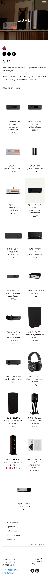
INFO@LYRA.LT (8, 573)
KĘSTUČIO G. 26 (8, 562)
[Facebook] (9, 54)
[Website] (4, 54)
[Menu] (44, 2)
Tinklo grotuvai (12, 531)
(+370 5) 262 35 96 (10, 570)
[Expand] (20, 523)
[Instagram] (14, 54)
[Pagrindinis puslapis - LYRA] (3, 3)
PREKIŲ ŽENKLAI (7, 88)
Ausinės (9, 539)
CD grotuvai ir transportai (16, 535)
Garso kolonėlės (13, 523)
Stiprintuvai (11, 527)
